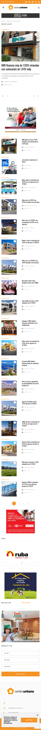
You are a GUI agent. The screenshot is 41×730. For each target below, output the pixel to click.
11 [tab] (30, 563)
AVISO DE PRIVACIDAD (20, 727)
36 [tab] (29, 568)
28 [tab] (39, 566)
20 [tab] (16, 566)
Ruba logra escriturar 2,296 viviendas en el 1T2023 (30, 463)
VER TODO (26, 603)
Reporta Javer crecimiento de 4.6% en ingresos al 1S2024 (30, 241)
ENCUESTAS (6, 603)
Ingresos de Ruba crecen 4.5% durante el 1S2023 (29, 403)
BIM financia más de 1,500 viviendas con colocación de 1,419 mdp (20, 67)
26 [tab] (33, 566)
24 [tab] (28, 566)
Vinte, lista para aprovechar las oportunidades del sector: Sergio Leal (30, 383)
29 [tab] (9, 568)
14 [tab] (39, 563)
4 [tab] (10, 563)
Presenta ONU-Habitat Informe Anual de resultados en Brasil (30, 363)
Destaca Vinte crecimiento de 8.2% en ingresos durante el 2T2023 (30, 444)
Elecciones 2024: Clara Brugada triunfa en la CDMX (30, 282)
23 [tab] (25, 566)
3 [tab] (8, 563)
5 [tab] (13, 563)
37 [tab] (32, 568)
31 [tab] (15, 568)
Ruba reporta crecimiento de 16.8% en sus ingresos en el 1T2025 (30, 182)
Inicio (3, 21)
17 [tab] (8, 566)
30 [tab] (12, 568)
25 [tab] (30, 566)
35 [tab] (26, 568)
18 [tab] (10, 566)
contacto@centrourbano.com (15, 708)
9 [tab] (25, 563)
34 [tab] (23, 568)
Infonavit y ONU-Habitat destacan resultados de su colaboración (29, 323)
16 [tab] (5, 566)
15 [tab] (2, 566)
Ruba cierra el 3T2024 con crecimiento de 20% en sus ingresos (30, 222)
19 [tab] (13, 566)
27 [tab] (36, 566)
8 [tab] (22, 563)
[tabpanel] (20, 555)
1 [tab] (2, 563)
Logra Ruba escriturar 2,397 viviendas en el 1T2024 (30, 302)
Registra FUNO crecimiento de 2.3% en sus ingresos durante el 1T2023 (30, 484)
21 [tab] (19, 566)
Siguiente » (28, 503)
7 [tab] (19, 563)
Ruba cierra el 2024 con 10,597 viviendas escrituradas (30, 201)
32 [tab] (18, 568)
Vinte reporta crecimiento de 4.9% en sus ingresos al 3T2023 (30, 343)
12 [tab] (33, 563)
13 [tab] (36, 563)
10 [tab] (28, 563)
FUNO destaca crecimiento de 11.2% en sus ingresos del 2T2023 (30, 424)
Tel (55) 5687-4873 (13, 712)
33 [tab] (20, 568)
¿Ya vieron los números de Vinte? (29, 161)
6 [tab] (16, 563)
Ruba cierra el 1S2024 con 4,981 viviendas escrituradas (30, 261)
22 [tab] (22, 566)
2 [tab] (5, 563)
